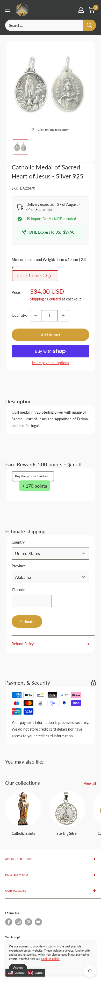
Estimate (26, 621)
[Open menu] (7, 10)
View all (90, 783)
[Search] (89, 25)
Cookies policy (50, 958)
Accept (18, 968)
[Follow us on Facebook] (8, 922)
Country (18, 542)
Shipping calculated (45, 299)
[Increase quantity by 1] (63, 315)
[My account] (81, 10)
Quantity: (19, 315)
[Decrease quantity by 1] (35, 315)
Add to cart (50, 334)
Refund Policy (23, 644)
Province (19, 566)
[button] (25, 973)
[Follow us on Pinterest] (28, 922)
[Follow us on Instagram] (18, 922)
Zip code (18, 589)
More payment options (50, 363)
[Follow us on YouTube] (38, 922)
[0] (91, 10)
